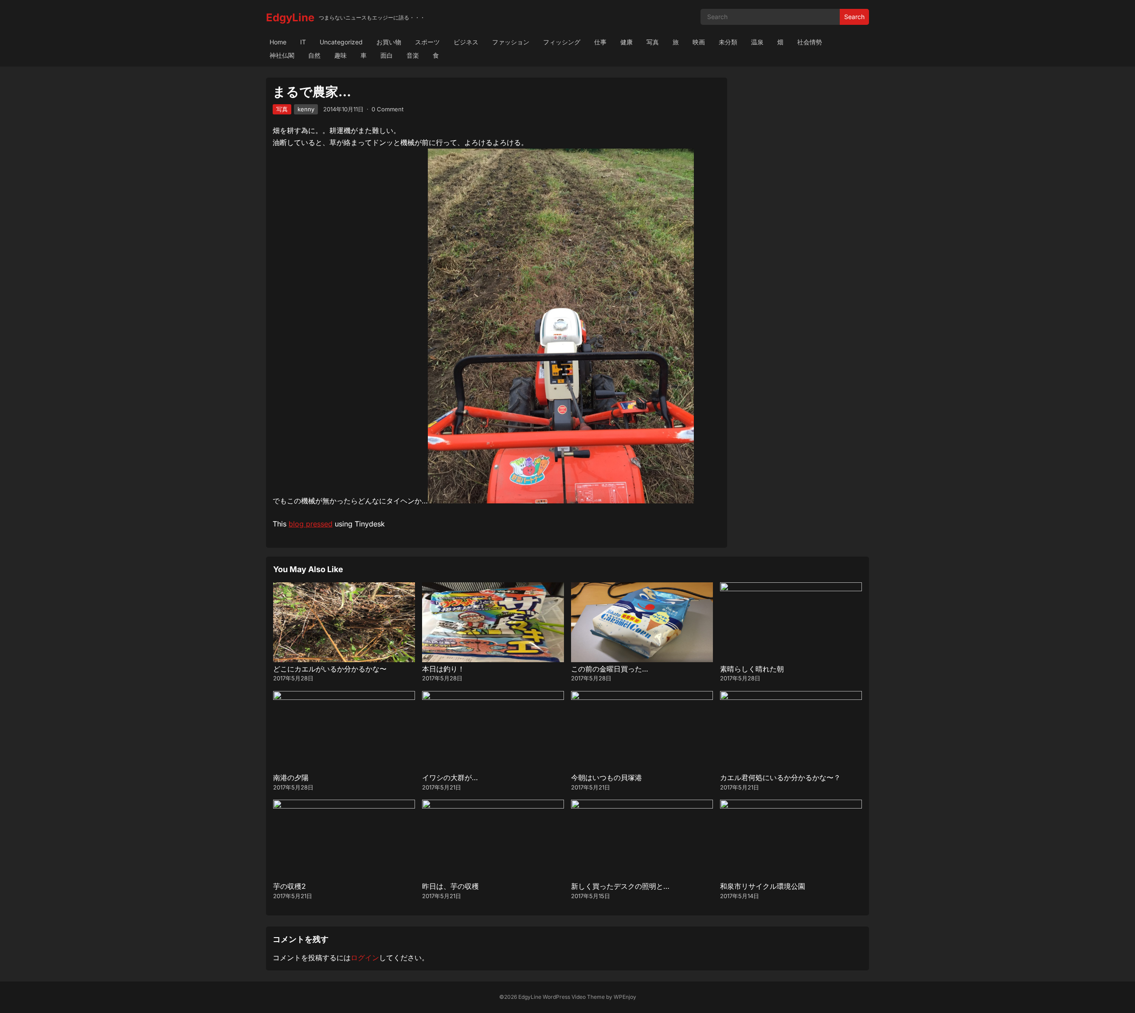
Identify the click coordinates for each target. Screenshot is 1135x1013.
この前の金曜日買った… (609, 668)
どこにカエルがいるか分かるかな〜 (330, 668)
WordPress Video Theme (574, 996)
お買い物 (388, 42)
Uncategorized (341, 42)
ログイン (365, 957)
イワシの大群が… (450, 777)
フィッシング (561, 42)
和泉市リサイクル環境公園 (762, 886)
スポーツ (427, 42)
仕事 (600, 42)
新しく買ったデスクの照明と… (620, 886)
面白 (386, 55)
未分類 (728, 42)
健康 (626, 42)
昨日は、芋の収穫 (450, 886)
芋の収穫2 (289, 886)
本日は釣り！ (443, 668)
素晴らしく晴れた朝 (752, 668)
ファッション (510, 42)
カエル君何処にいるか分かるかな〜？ (780, 777)
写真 (652, 42)
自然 (314, 55)
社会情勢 (809, 42)
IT (303, 42)
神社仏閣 (282, 55)
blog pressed (311, 523)
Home (278, 42)
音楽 (413, 55)
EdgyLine (290, 17)
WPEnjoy (625, 996)
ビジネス (466, 42)
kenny (305, 109)
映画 (699, 42)
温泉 (757, 42)
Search (854, 16)
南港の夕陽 (291, 777)
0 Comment (387, 109)
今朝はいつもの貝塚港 (606, 777)
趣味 (340, 55)
